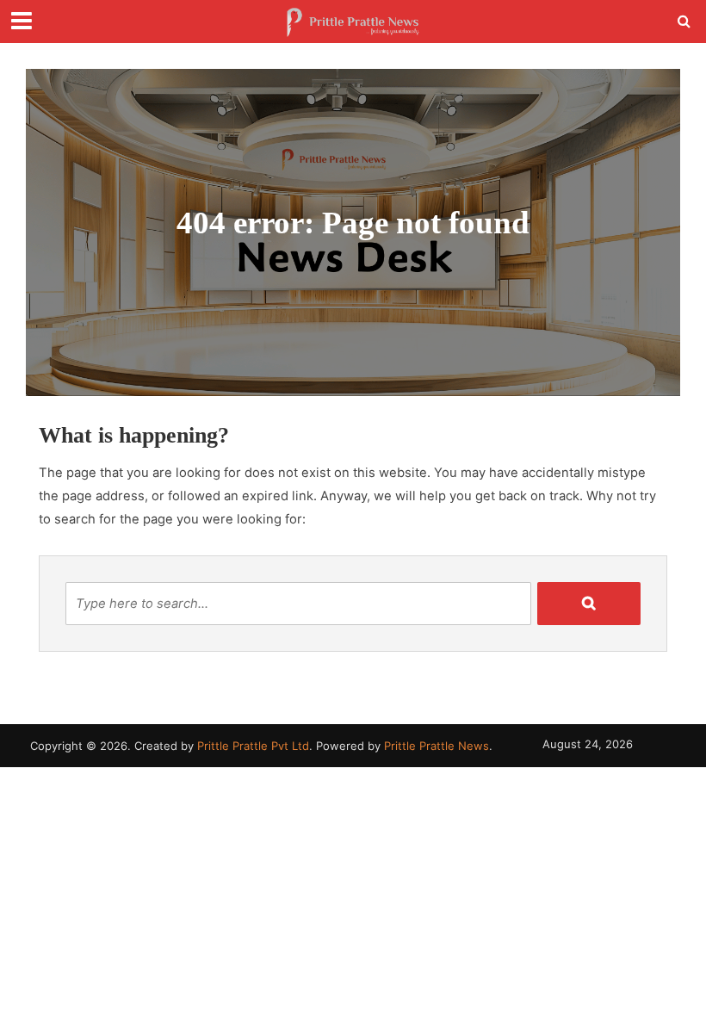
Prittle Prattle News (436, 746)
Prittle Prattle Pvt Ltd (253, 746)
